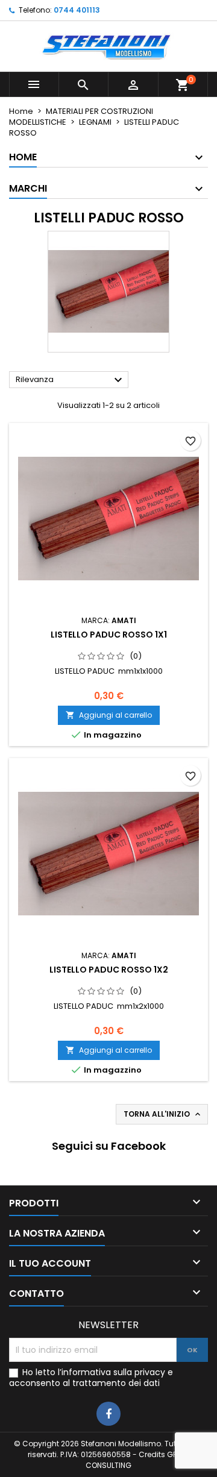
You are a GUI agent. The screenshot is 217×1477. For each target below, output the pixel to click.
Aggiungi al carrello (109, 715)
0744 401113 (77, 10)
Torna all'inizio (163, 1114)
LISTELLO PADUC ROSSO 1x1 (109, 635)
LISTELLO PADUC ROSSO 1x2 (108, 970)
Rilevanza (70, 380)
